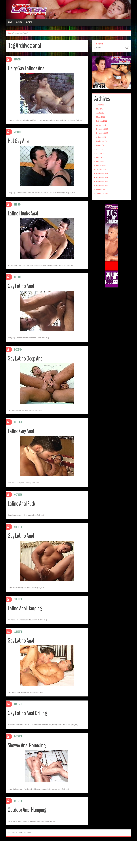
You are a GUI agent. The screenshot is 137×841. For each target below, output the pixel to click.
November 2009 (102, 177)
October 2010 (101, 137)
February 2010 (101, 165)
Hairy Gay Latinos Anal (26, 68)
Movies (19, 22)
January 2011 (101, 125)
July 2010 (99, 149)
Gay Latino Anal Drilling (27, 713)
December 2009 (102, 173)
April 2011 (100, 113)
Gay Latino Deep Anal (25, 358)
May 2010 (100, 157)
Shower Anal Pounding (27, 745)
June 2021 (100, 105)
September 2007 (102, 194)
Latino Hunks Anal (23, 213)
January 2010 (101, 169)
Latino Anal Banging (25, 608)
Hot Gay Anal (19, 141)
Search (99, 44)
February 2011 (101, 121)
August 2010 (101, 145)
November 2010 (102, 133)
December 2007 (102, 181)
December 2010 (102, 129)
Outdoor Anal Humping (27, 810)
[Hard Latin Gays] (68, 9)
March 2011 (100, 117)
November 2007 (102, 185)
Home (10, 22)
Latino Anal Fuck (21, 504)
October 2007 (101, 189)
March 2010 (100, 161)
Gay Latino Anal (21, 286)
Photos (29, 22)
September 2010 (102, 141)
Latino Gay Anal (21, 431)
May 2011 (99, 109)
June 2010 (100, 153)
